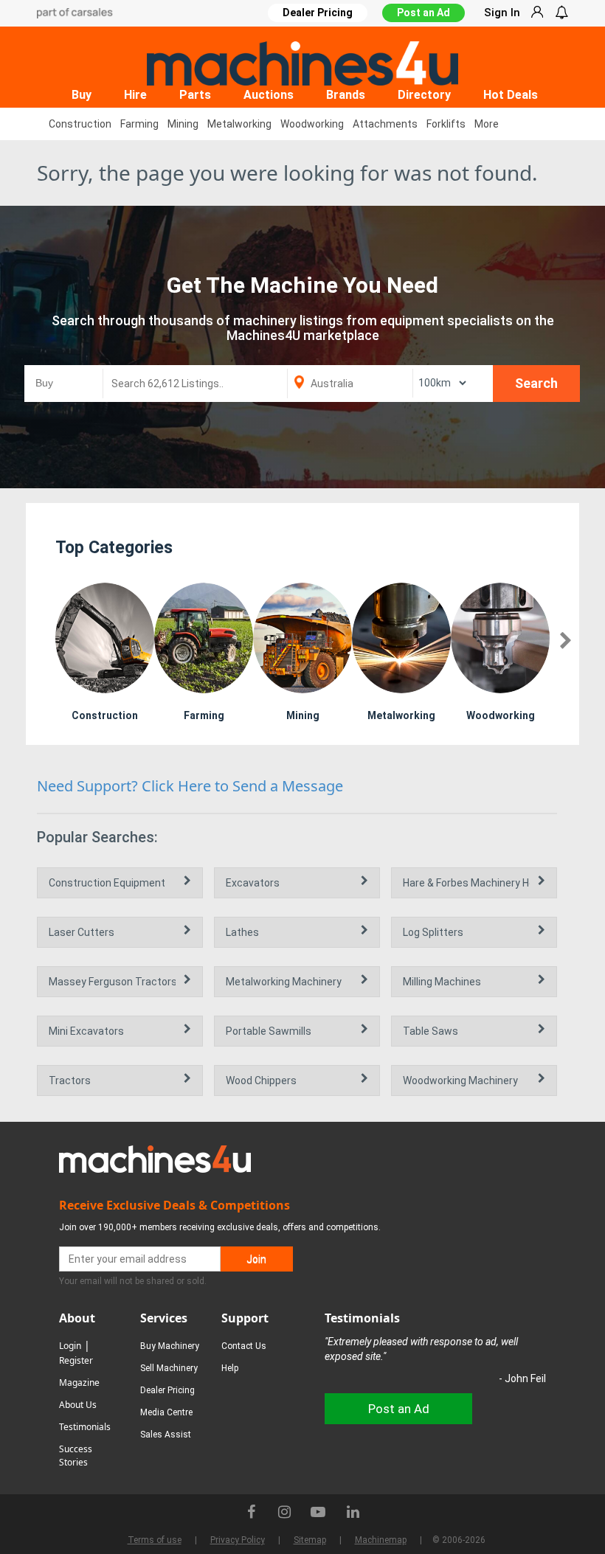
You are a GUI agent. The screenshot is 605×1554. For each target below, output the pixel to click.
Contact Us (243, 1346)
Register (76, 1360)
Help (229, 1368)
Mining (182, 124)
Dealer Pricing (167, 1390)
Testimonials (85, 1427)
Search (536, 383)
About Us (78, 1404)
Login (70, 1345)
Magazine (79, 1382)
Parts (195, 95)
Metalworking (239, 124)
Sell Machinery (169, 1368)
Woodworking (312, 124)
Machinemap (381, 1540)
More (486, 124)
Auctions (268, 95)
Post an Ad (423, 12)
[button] (565, 641)
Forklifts (446, 124)
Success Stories (75, 1455)
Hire (135, 95)
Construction (80, 124)
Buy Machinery (169, 1346)
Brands (345, 95)
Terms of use (155, 1540)
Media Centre (166, 1412)
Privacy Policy (237, 1540)
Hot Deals (510, 95)
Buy (81, 95)
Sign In (502, 12)
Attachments (385, 124)
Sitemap (310, 1540)
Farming (139, 124)
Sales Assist (165, 1434)
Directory (424, 95)
